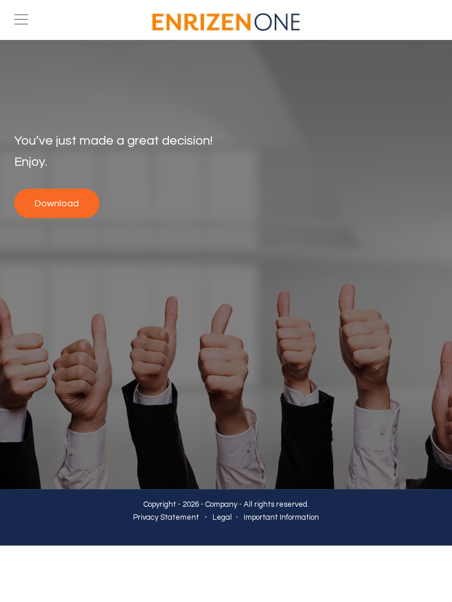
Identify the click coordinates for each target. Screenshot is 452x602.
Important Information (281, 517)
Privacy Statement (166, 517)
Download (57, 203)
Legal (222, 517)
